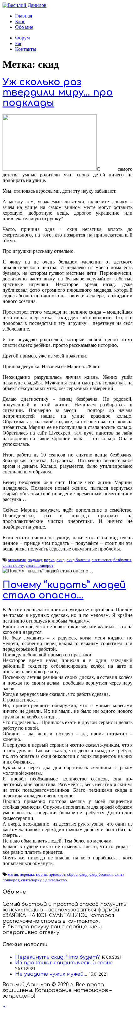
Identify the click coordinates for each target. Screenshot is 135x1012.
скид (61, 559)
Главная (23, 15)
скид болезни (78, 559)
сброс (72, 874)
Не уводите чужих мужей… (51, 974)
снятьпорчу (31, 880)
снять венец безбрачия (111, 559)
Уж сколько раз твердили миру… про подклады (58, 92)
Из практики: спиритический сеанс (64, 963)
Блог (20, 21)
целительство (55, 880)
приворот (57, 874)
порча (49, 559)
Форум (22, 37)
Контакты (25, 49)
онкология (17, 559)
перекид (27, 874)
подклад (35, 559)
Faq (19, 43)
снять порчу (13, 565)
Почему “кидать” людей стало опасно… (64, 590)
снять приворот (39, 565)
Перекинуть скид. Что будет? (57, 957)
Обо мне (24, 27)
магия (13, 874)
